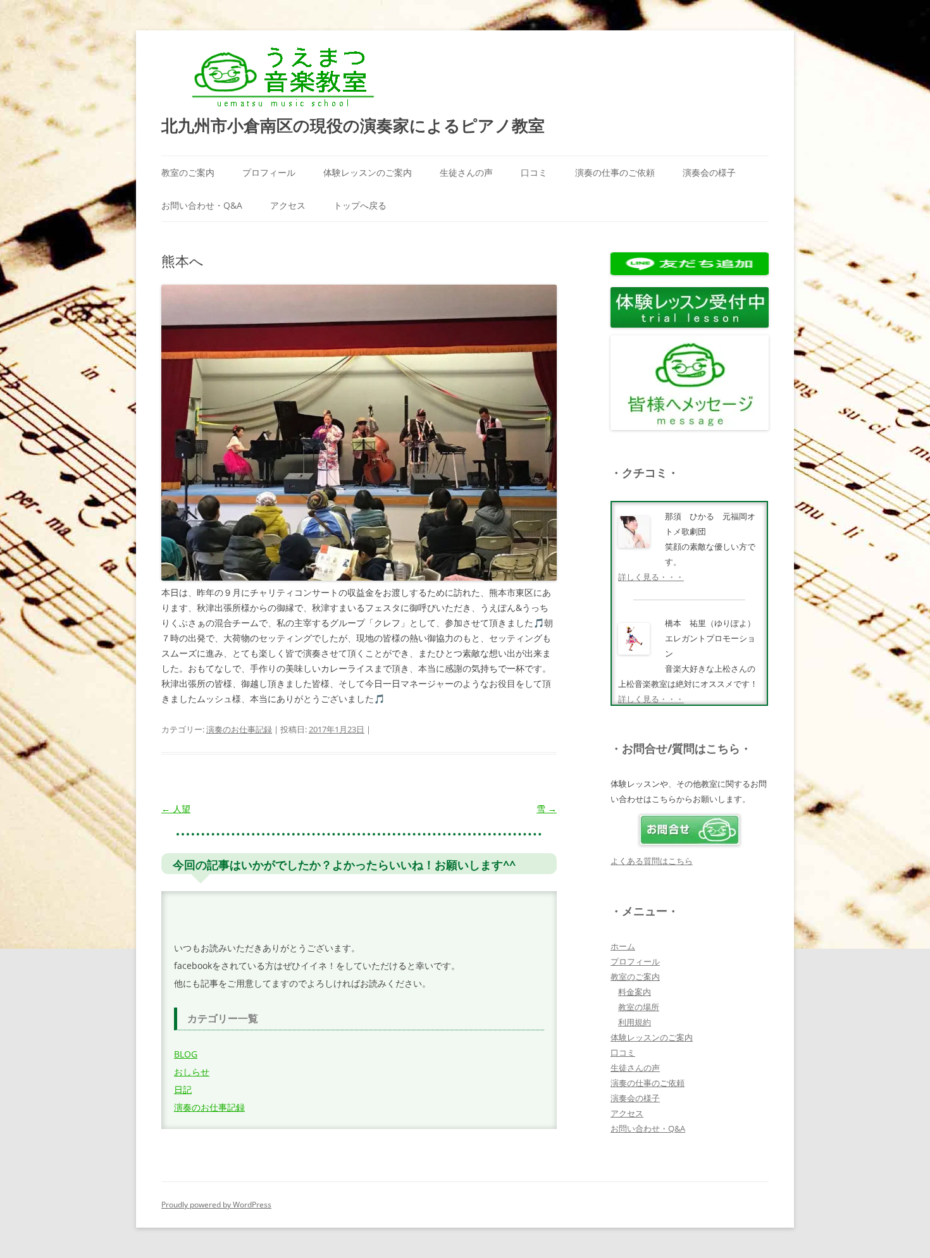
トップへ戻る (360, 205)
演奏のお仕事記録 (239, 729)
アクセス (288, 205)
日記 (183, 1089)
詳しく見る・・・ (651, 577)
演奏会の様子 (709, 172)
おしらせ (191, 1072)
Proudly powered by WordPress (216, 1204)
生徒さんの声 (466, 172)
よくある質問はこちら (652, 860)
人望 (175, 809)
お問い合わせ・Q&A (201, 205)
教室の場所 (638, 1007)
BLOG (185, 1054)
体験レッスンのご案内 (367, 172)
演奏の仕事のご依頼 (615, 172)
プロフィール (268, 172)
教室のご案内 (187, 172)
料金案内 (634, 991)
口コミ (534, 172)
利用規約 (634, 1022)
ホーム (623, 946)
